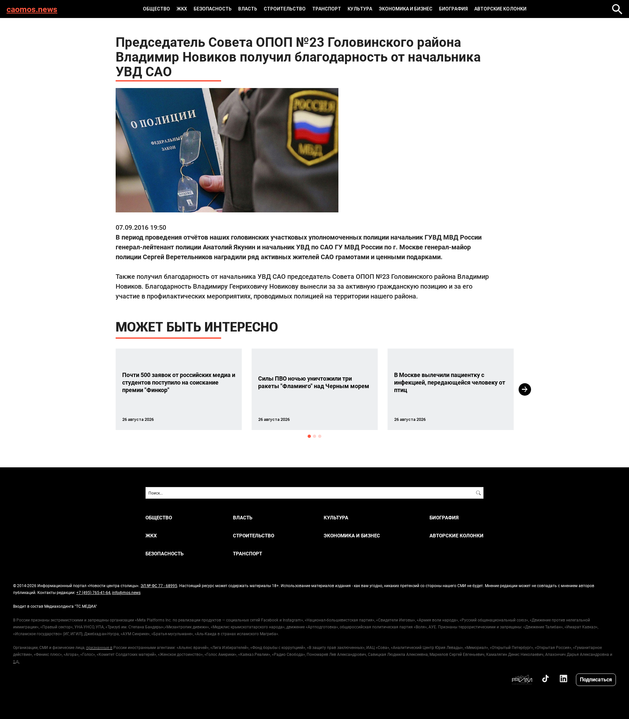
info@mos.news (126, 592)
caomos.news (32, 9)
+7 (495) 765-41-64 (93, 592)
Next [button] (525, 389)
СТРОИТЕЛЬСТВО (285, 8)
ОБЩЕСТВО (156, 8)
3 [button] (319, 436)
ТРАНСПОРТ (326, 8)
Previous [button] (104, 389)
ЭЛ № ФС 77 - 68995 (159, 585)
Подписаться (596, 679)
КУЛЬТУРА (360, 8)
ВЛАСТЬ (247, 8)
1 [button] (309, 436)
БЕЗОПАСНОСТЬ (213, 8)
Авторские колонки (500, 8)
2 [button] (314, 436)
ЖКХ (182, 8)
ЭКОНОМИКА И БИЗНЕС (405, 8)
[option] (179, 389)
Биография (453, 8)
